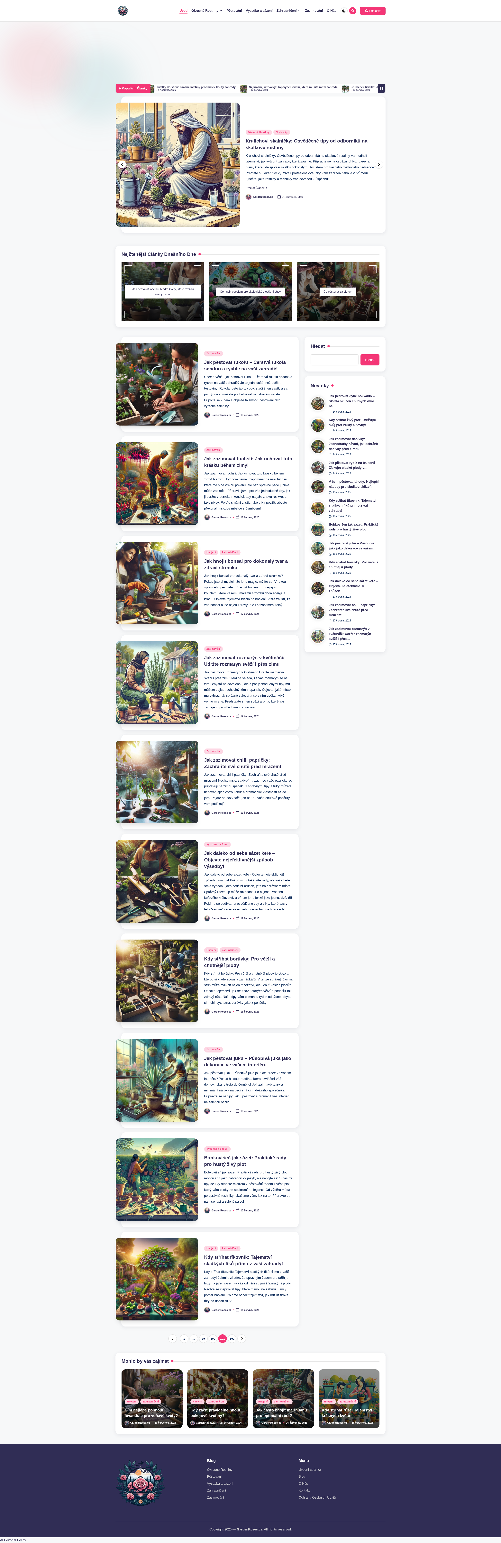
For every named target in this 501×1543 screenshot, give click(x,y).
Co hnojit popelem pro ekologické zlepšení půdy (250, 291)
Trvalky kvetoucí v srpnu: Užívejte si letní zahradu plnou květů (339, 87)
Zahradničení (230, 552)
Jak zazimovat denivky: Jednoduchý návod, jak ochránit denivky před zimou (353, 444)
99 (203, 1338)
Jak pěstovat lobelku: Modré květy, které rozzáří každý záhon (163, 291)
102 (232, 1338)
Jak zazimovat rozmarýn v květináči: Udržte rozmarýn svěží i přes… (350, 634)
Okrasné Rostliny (259, 135)
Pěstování (214, 1476)
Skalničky (282, 135)
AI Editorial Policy (13, 1540)
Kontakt (304, 1490)
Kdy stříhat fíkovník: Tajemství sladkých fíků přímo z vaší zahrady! (352, 505)
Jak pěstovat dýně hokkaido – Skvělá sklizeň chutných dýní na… (352, 401)
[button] (373, 11)
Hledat (318, 346)
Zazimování (213, 353)
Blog (302, 1476)
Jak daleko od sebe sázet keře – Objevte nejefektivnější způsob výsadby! (239, 859)
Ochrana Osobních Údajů (317, 1497)
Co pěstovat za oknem (337, 291)
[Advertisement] (250, 50)
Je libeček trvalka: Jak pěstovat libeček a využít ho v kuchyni (242, 87)
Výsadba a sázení (217, 844)
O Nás (303, 1483)
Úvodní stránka (310, 1470)
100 (213, 1338)
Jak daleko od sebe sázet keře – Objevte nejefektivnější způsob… (353, 586)
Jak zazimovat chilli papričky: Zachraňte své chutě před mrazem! (352, 610)
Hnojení (211, 552)
